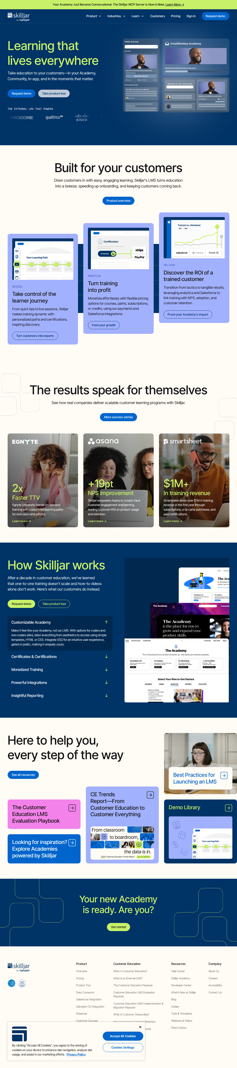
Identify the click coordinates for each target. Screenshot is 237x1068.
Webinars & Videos (181, 1020)
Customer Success (87, 1020)
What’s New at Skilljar (183, 992)
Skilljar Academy (180, 978)
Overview (81, 971)
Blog (173, 999)
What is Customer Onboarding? (131, 1014)
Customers (157, 16)
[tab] (60, 633)
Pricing (176, 16)
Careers (213, 978)
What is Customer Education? (130, 971)
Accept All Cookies (123, 1036)
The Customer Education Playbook (133, 985)
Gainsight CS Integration (90, 1006)
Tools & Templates (181, 1013)
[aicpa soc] (11, 983)
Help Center (178, 971)
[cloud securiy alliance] (22, 983)
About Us (214, 971)
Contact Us (215, 992)
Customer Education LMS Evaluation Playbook (134, 994)
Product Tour (83, 985)
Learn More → (174, 4)
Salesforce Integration (88, 999)
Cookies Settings (122, 1047)
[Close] (140, 1027)
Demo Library (179, 1027)
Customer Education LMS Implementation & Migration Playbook (138, 1005)
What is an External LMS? (128, 978)
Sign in (191, 16)
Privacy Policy (76, 1054)
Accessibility (215, 985)
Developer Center (181, 985)
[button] (94, 15)
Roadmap (81, 1013)
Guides (175, 1006)
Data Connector (85, 992)
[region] (76, 1041)
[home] (19, 16)
